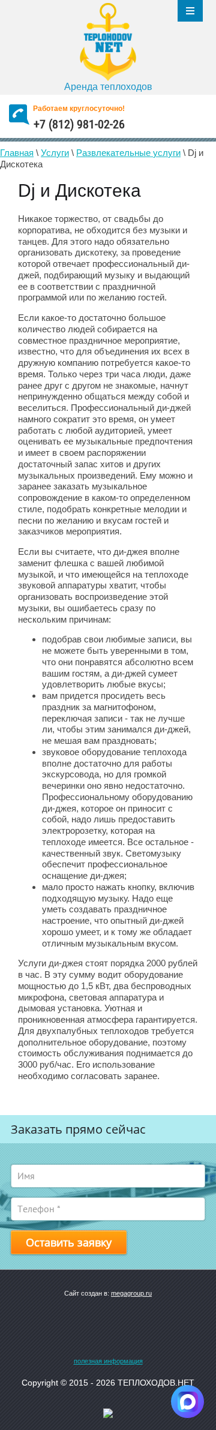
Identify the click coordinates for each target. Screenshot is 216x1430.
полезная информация (108, 1361)
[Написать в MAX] (187, 1401)
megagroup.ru (131, 1293)
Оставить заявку (69, 1242)
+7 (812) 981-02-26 (79, 124)
